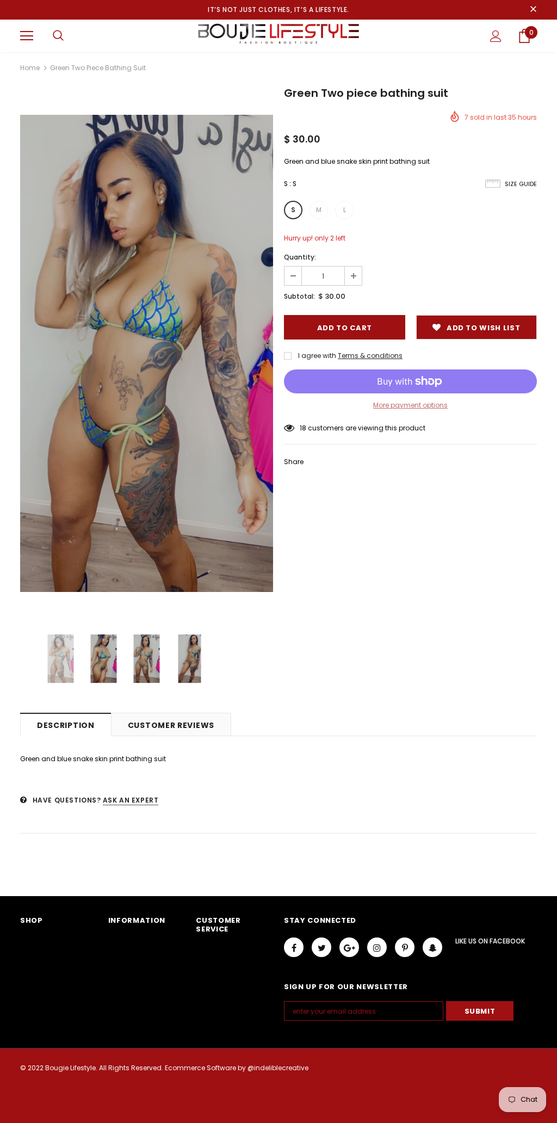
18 (303, 428)
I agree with (317, 355)
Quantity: (300, 257)
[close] (533, 9)
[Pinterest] (404, 947)
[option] (146, 354)
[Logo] (278, 35)
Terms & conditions (370, 355)
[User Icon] (496, 36)
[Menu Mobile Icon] (26, 35)
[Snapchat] (432, 947)
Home (30, 67)
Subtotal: (299, 296)
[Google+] (349, 947)
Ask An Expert (131, 800)
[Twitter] (321, 947)
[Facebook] (294, 947)
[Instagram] (377, 947)
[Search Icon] (58, 35)
